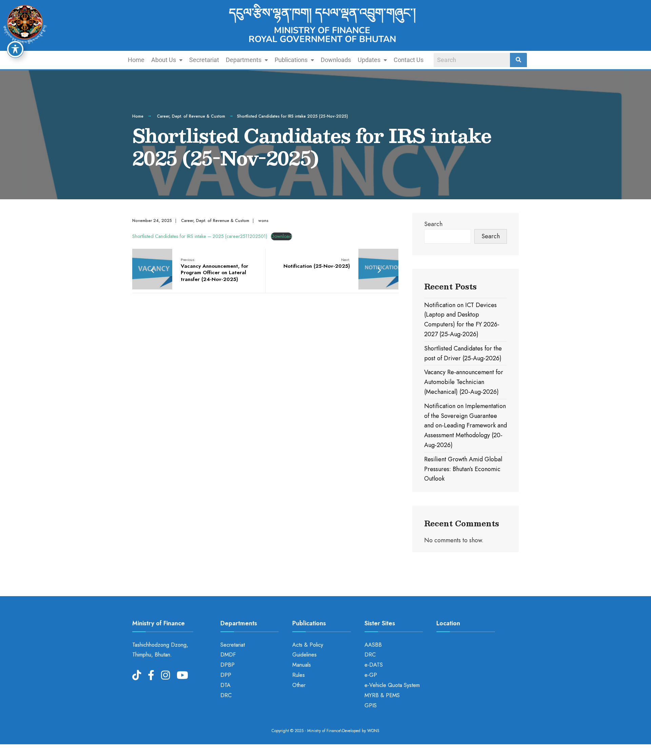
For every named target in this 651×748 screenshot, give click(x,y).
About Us (163, 59)
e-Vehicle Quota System (392, 685)
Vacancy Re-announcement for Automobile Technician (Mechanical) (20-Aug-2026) (463, 382)
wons (263, 221)
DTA (225, 685)
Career (163, 116)
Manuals (301, 665)
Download (281, 236)
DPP (225, 675)
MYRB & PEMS (382, 695)
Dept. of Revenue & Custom (198, 116)
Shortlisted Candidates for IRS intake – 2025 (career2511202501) (199, 236)
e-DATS (373, 665)
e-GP (370, 675)
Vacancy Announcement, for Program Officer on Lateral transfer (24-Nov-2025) (214, 270)
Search (433, 224)
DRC (226, 695)
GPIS (370, 705)
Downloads (336, 59)
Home (136, 59)
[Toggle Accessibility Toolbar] (15, 49)
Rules (298, 675)
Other (298, 685)
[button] (167, 60)
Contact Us (408, 59)
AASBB (373, 645)
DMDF (228, 655)
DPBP (227, 665)
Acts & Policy (307, 645)
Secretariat (204, 59)
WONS (373, 731)
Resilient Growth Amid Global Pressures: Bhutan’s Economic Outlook (463, 469)
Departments (243, 59)
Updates (369, 59)
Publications (291, 59)
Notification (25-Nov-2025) (316, 263)
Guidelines (304, 655)
